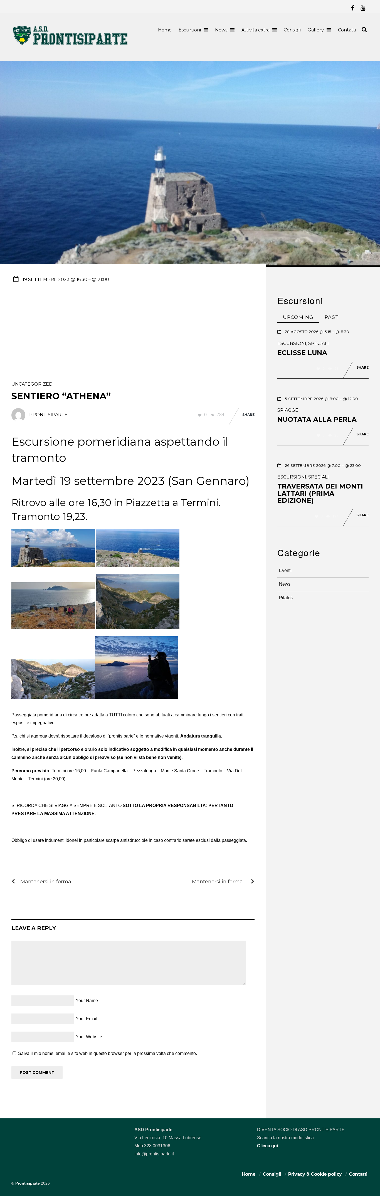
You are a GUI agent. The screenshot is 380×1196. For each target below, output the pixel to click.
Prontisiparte (27, 1183)
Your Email (86, 1018)
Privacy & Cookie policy (315, 1174)
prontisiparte (48, 414)
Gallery (316, 30)
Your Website (89, 1036)
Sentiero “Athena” (61, 396)
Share (248, 415)
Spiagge (287, 410)
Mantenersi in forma (45, 881)
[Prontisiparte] (70, 46)
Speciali (318, 343)
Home (165, 30)
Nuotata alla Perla (317, 419)
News (221, 30)
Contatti (347, 30)
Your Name (87, 1000)
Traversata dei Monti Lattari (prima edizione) (320, 493)
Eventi (285, 570)
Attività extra (255, 30)
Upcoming (298, 317)
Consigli (292, 30)
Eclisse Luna (302, 353)
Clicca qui (267, 1145)
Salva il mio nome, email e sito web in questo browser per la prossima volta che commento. (107, 1053)
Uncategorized (32, 384)
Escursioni (190, 30)
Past (332, 317)
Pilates (286, 597)
